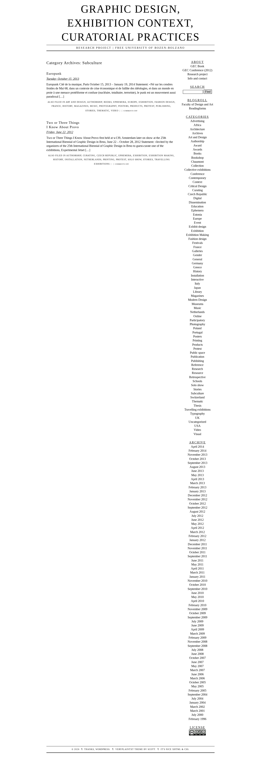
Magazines (81, 106)
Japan (197, 287)
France (56, 106)
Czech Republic (107, 155)
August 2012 (197, 511)
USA (197, 425)
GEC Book (197, 66)
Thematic (103, 110)
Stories (90, 110)
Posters (123, 106)
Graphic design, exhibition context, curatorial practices (131, 23)
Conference (197, 174)
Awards (197, 149)
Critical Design (197, 186)
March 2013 (197, 483)
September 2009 (197, 617)
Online (197, 316)
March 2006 (197, 678)
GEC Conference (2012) (197, 70)
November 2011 (197, 548)
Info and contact (197, 78)
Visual (197, 434)
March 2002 (197, 706)
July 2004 (197, 698)
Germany (197, 263)
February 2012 (197, 536)
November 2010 (197, 580)
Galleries (197, 251)
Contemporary (197, 178)
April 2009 (197, 629)
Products (136, 106)
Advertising (197, 121)
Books (108, 102)
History (67, 106)
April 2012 (197, 527)
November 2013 (197, 454)
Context (197, 182)
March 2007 (197, 670)
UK (197, 417)
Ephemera (119, 102)
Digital (197, 198)
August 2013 (197, 466)
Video (114, 110)
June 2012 (197, 519)
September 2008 (197, 645)
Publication (197, 356)
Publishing (163, 106)
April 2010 (197, 601)
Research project (197, 74)
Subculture (197, 393)
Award (197, 145)
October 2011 (197, 552)
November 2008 (197, 641)
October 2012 (197, 503)
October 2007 (197, 657)
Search (197, 86)
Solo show (135, 159)
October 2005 (197, 682)
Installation (73, 159)
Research (197, 369)
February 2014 (197, 450)
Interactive (197, 279)
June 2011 (197, 560)
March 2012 (197, 532)
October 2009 (197, 613)
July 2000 (197, 714)
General (197, 259)
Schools (197, 381)
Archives (197, 133)
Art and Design (76, 102)
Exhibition (146, 102)
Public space (197, 352)
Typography (197, 413)
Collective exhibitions (197, 169)
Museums (197, 304)
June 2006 (197, 674)
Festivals (197, 242)
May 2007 (197, 666)
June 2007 (197, 662)
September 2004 (197, 694)
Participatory (197, 320)
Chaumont (197, 161)
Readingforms (197, 108)
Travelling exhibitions (197, 409)
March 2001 (197, 710)
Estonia (197, 214)
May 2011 (197, 564)
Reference (197, 364)
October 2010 (197, 584)
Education (197, 206)
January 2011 (197, 576)
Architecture (197, 129)
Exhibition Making (161, 155)
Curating (89, 155)
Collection (197, 165)
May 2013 (197, 475)
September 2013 (197, 462)
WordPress (103, 749)
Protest (149, 106)
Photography (108, 106)
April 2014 (197, 446)
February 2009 (197, 637)
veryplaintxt (124, 749)
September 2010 (197, 589)
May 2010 (197, 597)
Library (197, 291)
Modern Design (197, 299)
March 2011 (197, 572)
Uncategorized (197, 421)
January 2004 (197, 702)
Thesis (197, 405)
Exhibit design (197, 226)
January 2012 (197, 540)
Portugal (197, 332)
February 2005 (197, 690)
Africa (197, 125)
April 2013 (197, 479)
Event (197, 222)
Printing (108, 159)
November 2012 (197, 499)
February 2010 (197, 605)
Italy (197, 283)
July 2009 (197, 621)
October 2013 (197, 458)
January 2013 (197, 491)
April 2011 (197, 568)
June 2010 (197, 593)
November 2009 (197, 609)
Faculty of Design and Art (197, 104)
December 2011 (197, 544)
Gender (197, 255)
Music (94, 106)
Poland (197, 328)
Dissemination (197, 202)
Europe (132, 102)
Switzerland (197, 397)
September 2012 (197, 507)
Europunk (54, 73)
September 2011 (197, 556)
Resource (197, 373)
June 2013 (197, 470)
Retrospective (197, 377)
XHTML (176, 749)
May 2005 (197, 686)
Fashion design (165, 102)
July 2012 (197, 515)
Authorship (94, 102)
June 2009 (197, 625)
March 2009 (197, 633)
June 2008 (197, 653)
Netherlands (92, 159)
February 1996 (197, 719)
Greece (197, 267)
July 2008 (197, 649)
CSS (186, 749)
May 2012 (197, 523)
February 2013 (197, 487)
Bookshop (197, 157)
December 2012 (197, 495)
